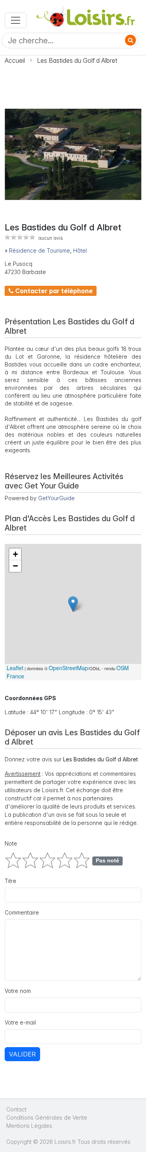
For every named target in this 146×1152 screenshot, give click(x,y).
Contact (16, 1109)
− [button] (15, 566)
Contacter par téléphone (53, 291)
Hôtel (80, 250)
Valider (22, 1054)
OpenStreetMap (68, 668)
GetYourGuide (56, 498)
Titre (10, 881)
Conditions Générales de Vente (46, 1117)
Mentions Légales (29, 1125)
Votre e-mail (20, 1022)
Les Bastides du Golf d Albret (77, 60)
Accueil (15, 60)
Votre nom (18, 990)
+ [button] (15, 554)
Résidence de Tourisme (39, 250)
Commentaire (22, 912)
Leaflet (15, 668)
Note (11, 843)
